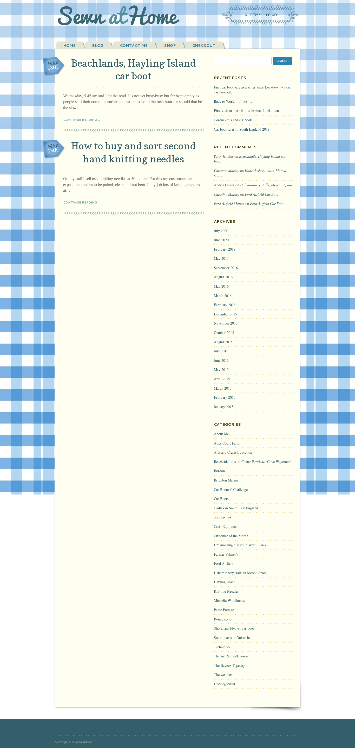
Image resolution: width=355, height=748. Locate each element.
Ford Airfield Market (229, 203)
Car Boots (221, 498)
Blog (97, 45)
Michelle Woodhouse (229, 600)
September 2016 (226, 267)
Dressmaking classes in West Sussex (240, 544)
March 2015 (223, 388)
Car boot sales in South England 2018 (241, 129)
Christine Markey (226, 170)
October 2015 (224, 332)
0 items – (261, 14)
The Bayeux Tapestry (229, 665)
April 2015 (222, 378)
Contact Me (134, 45)
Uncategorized (224, 683)
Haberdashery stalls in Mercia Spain (240, 572)
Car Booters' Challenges (231, 489)
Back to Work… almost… (233, 101)
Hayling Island (224, 581)
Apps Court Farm (227, 443)
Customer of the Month (231, 535)
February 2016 (224, 304)
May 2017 (221, 258)
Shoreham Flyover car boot (234, 628)
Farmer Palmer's (226, 554)
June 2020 (221, 239)
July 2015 (221, 350)
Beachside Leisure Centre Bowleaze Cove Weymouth (253, 461)
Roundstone (222, 619)
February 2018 (224, 249)
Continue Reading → (82, 120)
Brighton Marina (226, 480)
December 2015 (225, 314)
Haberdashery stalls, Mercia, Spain (266, 184)
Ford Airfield (223, 563)
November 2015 (226, 323)
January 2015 (223, 406)
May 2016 (221, 286)
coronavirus (222, 517)
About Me (221, 433)
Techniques (222, 646)
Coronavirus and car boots (233, 119)
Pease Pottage (224, 609)
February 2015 (224, 397)
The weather (223, 674)
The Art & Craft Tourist (231, 656)
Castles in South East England (236, 507)
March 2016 (223, 295)
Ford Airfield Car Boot (261, 194)
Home (69, 45)
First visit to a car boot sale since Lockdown (246, 110)
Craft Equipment (226, 526)
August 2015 (223, 341)
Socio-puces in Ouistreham (233, 637)
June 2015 (221, 360)
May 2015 (221, 369)
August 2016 (223, 276)
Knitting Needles (226, 591)
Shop (170, 45)
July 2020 (221, 230)
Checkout (203, 45)
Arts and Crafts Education (233, 452)
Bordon (219, 470)
